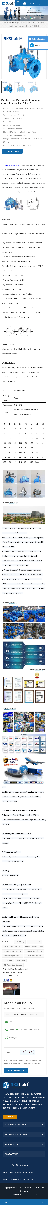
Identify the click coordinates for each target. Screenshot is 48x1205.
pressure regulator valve (12, 956)
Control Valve (27, 23)
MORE (10, 1116)
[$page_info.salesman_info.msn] (4, 980)
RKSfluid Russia (20, 1172)
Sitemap (16, 1194)
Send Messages (16, 1070)
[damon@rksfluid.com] (7, 980)
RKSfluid (31, 1172)
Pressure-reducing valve (11, 165)
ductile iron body (34, 942)
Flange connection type (34, 946)
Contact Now (12, 151)
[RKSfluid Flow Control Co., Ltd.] (8, 3)
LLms (24, 1194)
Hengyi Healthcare (25, 1180)
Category (16, 23)
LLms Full (33, 1194)
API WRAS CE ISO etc (12, 946)
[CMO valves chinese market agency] (24, 13)
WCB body (20, 942)
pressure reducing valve (12, 951)
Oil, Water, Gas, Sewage (13, 965)
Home (9, 23)
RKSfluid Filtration (10, 1180)
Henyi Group (8, 1172)
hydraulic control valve (34, 951)
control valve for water (34, 956)
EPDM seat (8, 960)
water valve (21, 960)
